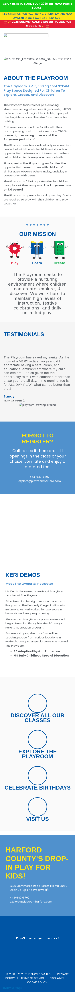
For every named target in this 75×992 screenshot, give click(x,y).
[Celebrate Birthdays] (37, 775)
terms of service (32, 978)
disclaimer (57, 978)
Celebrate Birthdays (38, 788)
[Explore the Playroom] (37, 739)
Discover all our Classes (37, 717)
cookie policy (37, 982)
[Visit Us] (37, 806)
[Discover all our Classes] (37, 703)
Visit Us (37, 819)
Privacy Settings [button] (12, 988)
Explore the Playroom (37, 754)
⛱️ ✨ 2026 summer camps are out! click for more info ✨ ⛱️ (37, 24)
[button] (68, 40)
